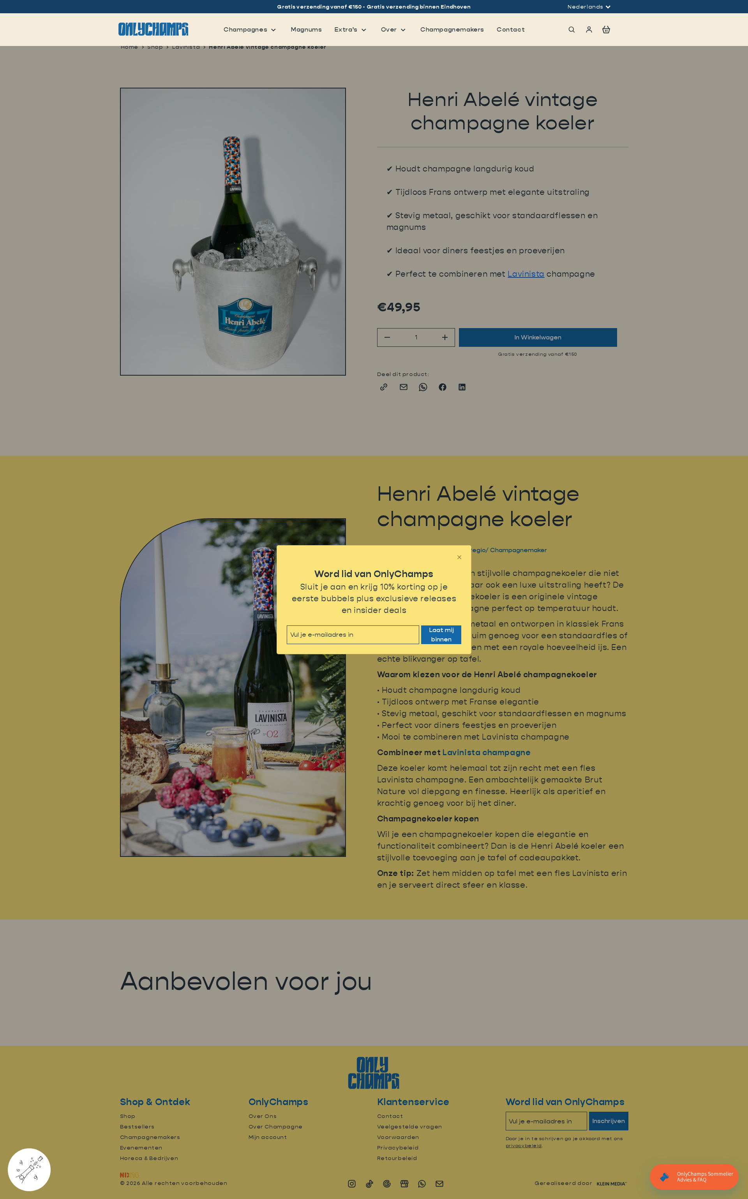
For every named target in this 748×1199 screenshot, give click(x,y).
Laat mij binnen (441, 634)
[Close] (459, 557)
